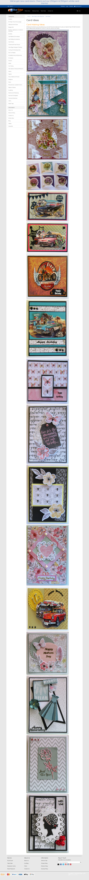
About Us (10, 110)
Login (67, 6)
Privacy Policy (44, 863)
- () (79, 11)
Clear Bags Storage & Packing (15, 47)
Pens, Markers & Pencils (13, 76)
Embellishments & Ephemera (15, 55)
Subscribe (10, 126)
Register (71, 6)
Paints (9, 71)
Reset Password (11, 868)
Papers (10, 74)
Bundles (10, 33)
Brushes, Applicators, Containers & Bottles (15, 30)
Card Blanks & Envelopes (14, 36)
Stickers (10, 19)
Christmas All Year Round (14, 44)
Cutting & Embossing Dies (14, 50)
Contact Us (50, 11)
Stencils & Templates (13, 95)
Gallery (9, 123)
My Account (10, 860)
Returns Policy (11, 112)
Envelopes (10, 58)
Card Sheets (11, 42)
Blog (9, 120)
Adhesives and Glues (13, 24)
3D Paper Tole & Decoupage (14, 21)
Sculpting (10, 90)
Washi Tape (11, 103)
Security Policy (44, 868)
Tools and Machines (12, 98)
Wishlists (63, 6)
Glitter (9, 63)
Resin (9, 82)
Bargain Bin (11, 27)
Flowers (10, 60)
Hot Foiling (10, 66)
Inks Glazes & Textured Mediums (15, 68)
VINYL (9, 100)
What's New (27, 11)
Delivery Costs (35, 11)
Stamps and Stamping (13, 92)
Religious (10, 79)
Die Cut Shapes (11, 52)
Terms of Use (44, 860)
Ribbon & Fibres (12, 87)
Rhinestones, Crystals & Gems (15, 84)
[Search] (8, 6)
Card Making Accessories (14, 39)
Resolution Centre (11, 866)
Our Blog (26, 863)
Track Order (43, 11)
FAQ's (25, 866)
